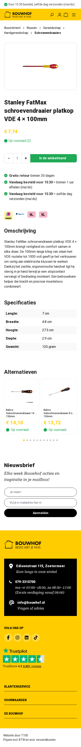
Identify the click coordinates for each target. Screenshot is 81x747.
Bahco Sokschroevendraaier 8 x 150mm (58, 413)
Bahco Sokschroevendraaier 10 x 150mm (21, 413)
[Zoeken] (52, 14)
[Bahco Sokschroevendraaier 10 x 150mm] (21, 391)
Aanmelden (40, 513)
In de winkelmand (52, 158)
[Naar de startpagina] (18, 14)
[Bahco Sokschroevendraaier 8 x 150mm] (59, 391)
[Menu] (74, 14)
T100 (24, 735)
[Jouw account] (59, 14)
